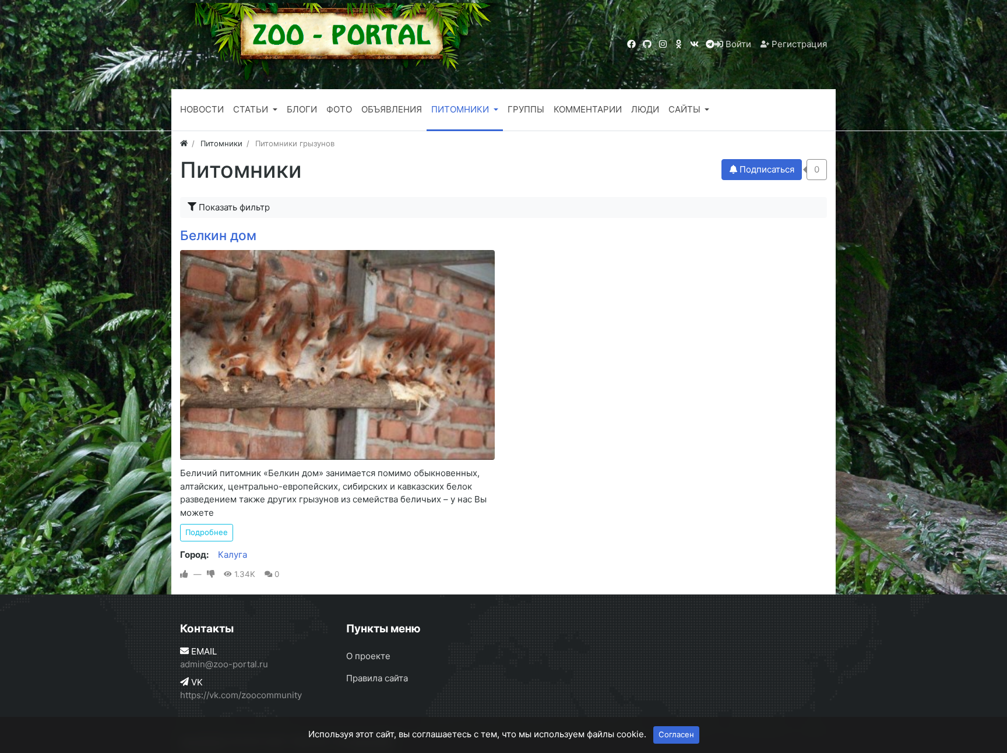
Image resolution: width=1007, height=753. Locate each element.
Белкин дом (218, 235)
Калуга (232, 554)
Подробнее (206, 532)
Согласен (676, 734)
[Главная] (184, 143)
